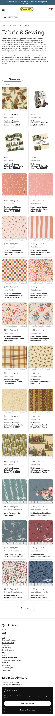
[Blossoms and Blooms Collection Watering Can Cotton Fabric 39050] (41, 315)
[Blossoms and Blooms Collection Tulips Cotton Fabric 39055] (14, 228)
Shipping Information (9, 640)
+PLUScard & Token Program (11, 660)
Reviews (4, 655)
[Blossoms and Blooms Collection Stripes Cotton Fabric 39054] (41, 228)
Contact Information (8, 650)
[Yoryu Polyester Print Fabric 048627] (14, 491)
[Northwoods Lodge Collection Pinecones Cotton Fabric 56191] (14, 99)
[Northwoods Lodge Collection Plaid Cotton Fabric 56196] (14, 358)
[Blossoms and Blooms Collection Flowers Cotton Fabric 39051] (14, 315)
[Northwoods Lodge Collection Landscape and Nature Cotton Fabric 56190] (41, 446)
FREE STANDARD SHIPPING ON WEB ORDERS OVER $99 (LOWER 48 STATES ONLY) (27, 2)
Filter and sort (14, 79)
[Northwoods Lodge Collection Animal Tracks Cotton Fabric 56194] (14, 401)
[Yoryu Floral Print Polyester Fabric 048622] (41, 573)
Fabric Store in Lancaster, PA (11, 682)
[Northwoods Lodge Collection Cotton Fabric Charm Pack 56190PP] (41, 142)
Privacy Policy (6, 647)
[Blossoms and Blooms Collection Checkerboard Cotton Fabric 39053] (14, 271)
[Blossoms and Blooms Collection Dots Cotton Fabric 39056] (41, 185)
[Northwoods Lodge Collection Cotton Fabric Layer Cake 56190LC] (14, 142)
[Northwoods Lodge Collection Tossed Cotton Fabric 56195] (41, 358)
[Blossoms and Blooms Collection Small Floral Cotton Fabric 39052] (41, 271)
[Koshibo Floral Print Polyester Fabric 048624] (41, 532)
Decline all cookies (27, 710)
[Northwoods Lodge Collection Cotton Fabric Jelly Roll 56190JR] (41, 99)
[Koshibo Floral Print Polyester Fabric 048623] (14, 573)
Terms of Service (7, 670)
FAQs (3, 637)
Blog (3, 652)
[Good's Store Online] (26, 9)
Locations (5, 635)
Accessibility (6, 665)
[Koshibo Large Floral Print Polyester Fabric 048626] (41, 491)
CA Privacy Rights (7, 668)
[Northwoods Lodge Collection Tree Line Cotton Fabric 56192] (14, 446)
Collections (12, 25)
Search (4, 630)
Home (4, 25)
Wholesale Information (9, 658)
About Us (5, 663)
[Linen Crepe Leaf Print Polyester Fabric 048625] (14, 532)
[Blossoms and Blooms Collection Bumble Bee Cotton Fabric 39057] (14, 185)
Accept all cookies (28, 703)
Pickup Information (8, 642)
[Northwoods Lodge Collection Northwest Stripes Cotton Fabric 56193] (41, 401)
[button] (50, 9)
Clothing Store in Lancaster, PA (12, 685)
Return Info (5, 645)
